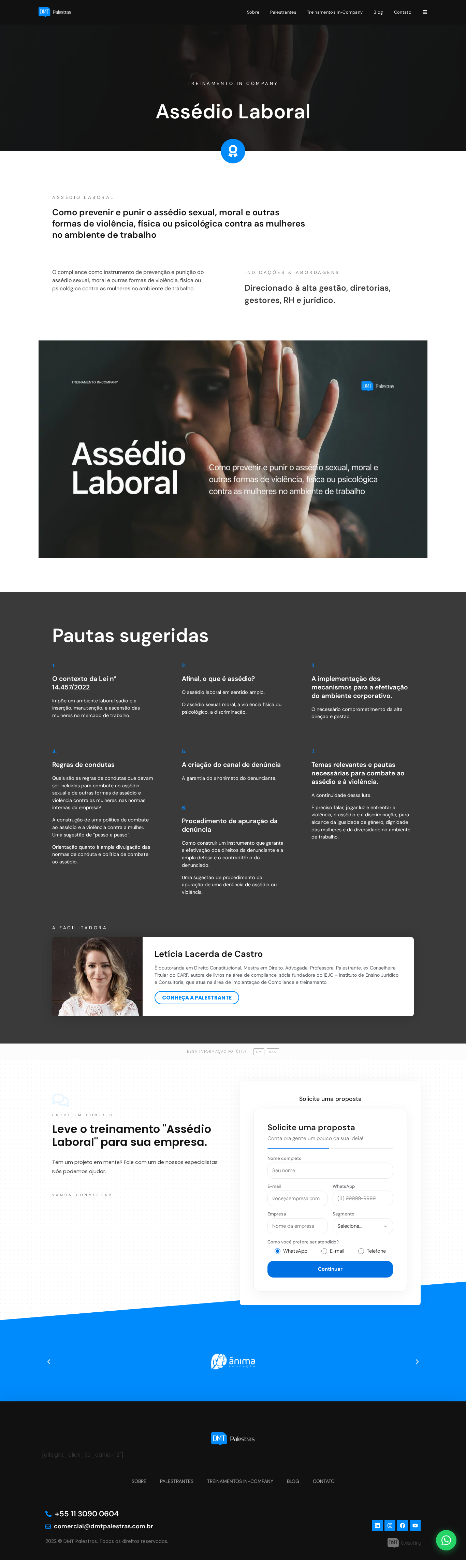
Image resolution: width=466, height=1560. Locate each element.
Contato (402, 12)
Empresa (276, 1214)
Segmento (343, 1214)
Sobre (253, 12)
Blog (378, 12)
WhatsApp (344, 1186)
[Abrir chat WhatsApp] (446, 1540)
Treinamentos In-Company (335, 12)
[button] (48, 1361)
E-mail (274, 1186)
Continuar (330, 1269)
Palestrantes (283, 12)
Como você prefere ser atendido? (303, 1242)
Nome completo (284, 1158)
